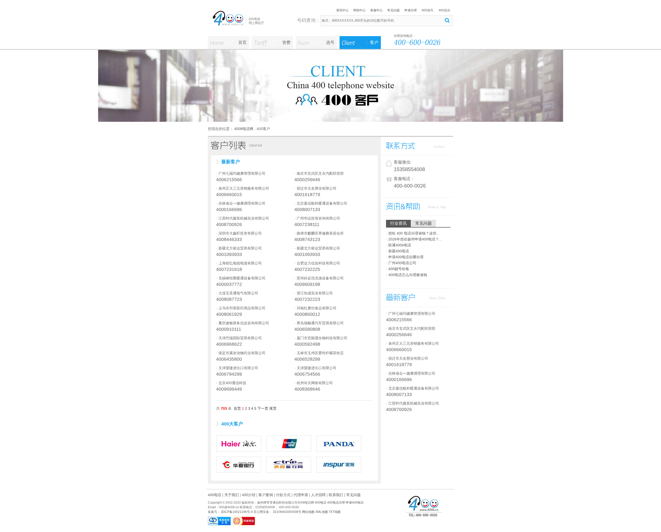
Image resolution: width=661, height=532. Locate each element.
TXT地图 (335, 512)
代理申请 (301, 495)
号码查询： (308, 20)
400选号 (427, 10)
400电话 (214, 495)
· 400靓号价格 (397, 269)
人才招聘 (318, 495)
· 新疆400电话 (397, 251)
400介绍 (248, 495)
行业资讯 (398, 223)
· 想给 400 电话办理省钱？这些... (412, 233)
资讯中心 (342, 10)
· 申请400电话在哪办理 (404, 257)
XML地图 (321, 512)
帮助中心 (359, 10)
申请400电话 (355, 502)
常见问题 (393, 10)
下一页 (262, 408)
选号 (330, 42)
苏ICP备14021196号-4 (236, 512)
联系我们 (336, 495)
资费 (286, 42)
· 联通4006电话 (398, 245)
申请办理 (410, 10)
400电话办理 (336, 502)
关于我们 (231, 495)
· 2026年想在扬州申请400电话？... (414, 239)
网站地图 (308, 512)
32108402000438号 (286, 512)
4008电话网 (243, 129)
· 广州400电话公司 (401, 263)
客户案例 (265, 495)
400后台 (444, 10)
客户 (374, 42)
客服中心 (376, 10)
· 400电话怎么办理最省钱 (406, 275)
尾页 (273, 408)
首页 (242, 42)
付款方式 (283, 495)
